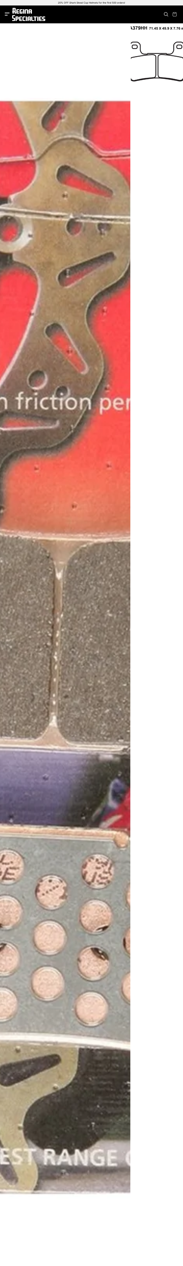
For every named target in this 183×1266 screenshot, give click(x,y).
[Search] (166, 14)
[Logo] (28, 14)
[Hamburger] (7, 14)
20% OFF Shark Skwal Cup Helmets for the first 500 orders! (91, 2)
